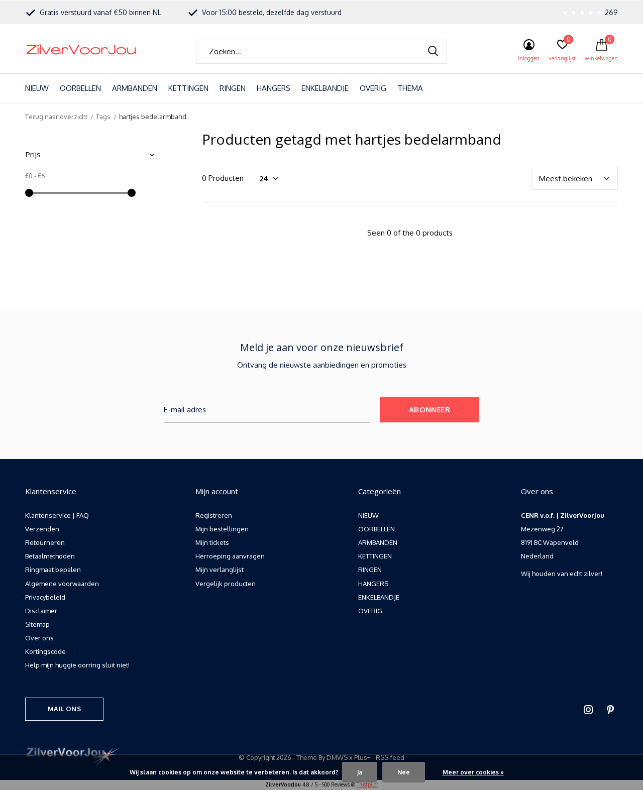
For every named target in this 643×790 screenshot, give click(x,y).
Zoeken (433, 51)
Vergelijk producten (225, 584)
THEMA (410, 88)
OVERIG (373, 88)
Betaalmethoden (50, 556)
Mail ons (64, 709)
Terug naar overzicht (56, 116)
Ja (359, 772)
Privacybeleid (45, 597)
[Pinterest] (610, 710)
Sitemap (37, 624)
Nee (403, 772)
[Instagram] (588, 710)
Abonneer (429, 409)
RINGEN (233, 88)
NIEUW (37, 88)
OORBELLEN (80, 88)
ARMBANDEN (134, 88)
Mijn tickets (212, 542)
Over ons (39, 638)
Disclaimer (41, 611)
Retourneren (45, 542)
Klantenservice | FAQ (57, 515)
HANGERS (273, 88)
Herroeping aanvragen (230, 556)
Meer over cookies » (473, 772)
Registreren (213, 515)
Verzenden (42, 529)
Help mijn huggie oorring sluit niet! (77, 665)
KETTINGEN (188, 88)
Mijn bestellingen (222, 529)
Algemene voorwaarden (62, 584)
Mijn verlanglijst (219, 570)
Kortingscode (45, 651)
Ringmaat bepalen (53, 570)
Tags (103, 116)
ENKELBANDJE (325, 88)
